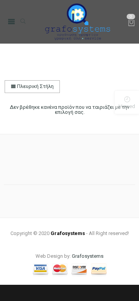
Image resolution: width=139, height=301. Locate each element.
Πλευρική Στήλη (35, 86)
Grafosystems (87, 256)
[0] (131, 24)
